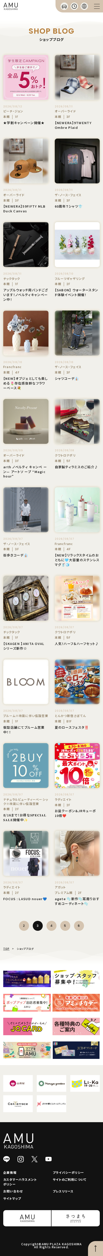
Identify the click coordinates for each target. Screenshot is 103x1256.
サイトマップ (12, 1198)
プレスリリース (63, 1191)
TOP (6, 948)
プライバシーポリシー (68, 1172)
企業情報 (9, 1172)
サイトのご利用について (69, 1179)
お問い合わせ (13, 1191)
